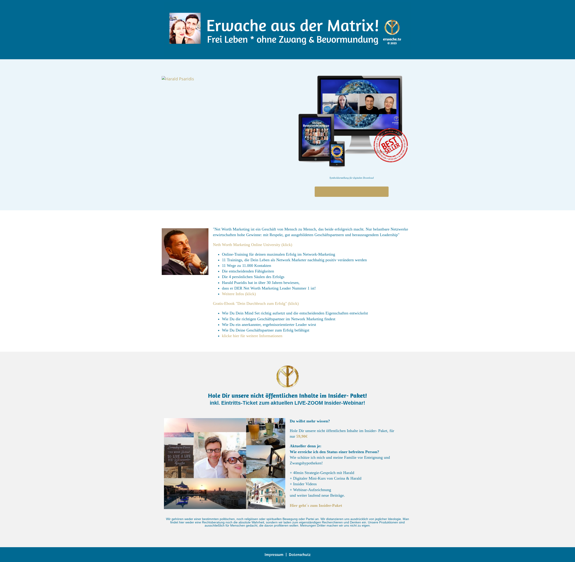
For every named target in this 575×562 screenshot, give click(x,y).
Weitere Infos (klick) (239, 294)
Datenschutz (300, 554)
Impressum (274, 554)
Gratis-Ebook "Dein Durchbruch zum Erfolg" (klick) (256, 303)
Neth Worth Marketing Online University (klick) (252, 244)
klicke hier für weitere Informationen (252, 336)
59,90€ (301, 436)
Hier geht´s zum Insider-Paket (316, 505)
